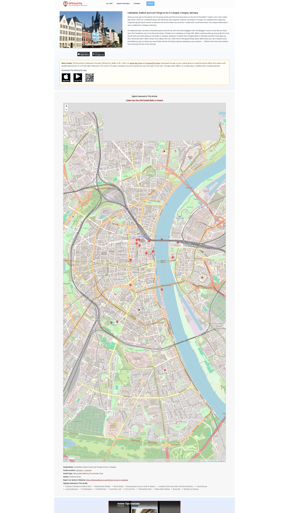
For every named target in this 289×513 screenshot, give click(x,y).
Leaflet (203, 461)
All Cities (109, 3)
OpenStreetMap (213, 461)
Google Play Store (153, 63)
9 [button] (136, 239)
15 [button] (130, 284)
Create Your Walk (123, 3)
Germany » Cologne (83, 470)
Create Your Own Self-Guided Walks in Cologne (144, 100)
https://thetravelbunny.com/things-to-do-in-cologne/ (107, 480)
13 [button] (111, 322)
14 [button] (172, 257)
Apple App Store (136, 63)
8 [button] (130, 259)
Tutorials (137, 3)
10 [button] (136, 243)
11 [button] (139, 245)
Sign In (150, 3)
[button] (66, 106)
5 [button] (146, 253)
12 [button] (117, 321)
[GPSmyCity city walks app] (75, 4)
